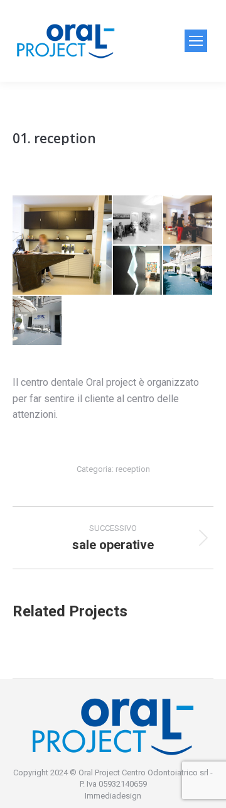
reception (133, 469)
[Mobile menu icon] (196, 41)
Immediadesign (113, 795)
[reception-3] (188, 220)
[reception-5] (188, 271)
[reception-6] (38, 321)
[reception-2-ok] (138, 220)
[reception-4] (138, 271)
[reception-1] (63, 245)
